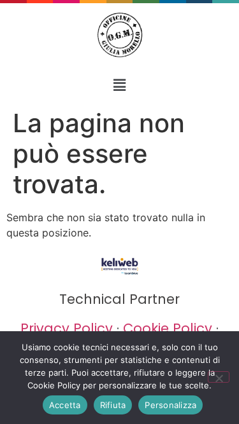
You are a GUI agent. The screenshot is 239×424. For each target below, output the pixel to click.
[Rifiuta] (218, 377)
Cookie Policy (167, 328)
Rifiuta (113, 405)
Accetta (65, 405)
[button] (119, 85)
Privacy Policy (66, 328)
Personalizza (170, 405)
